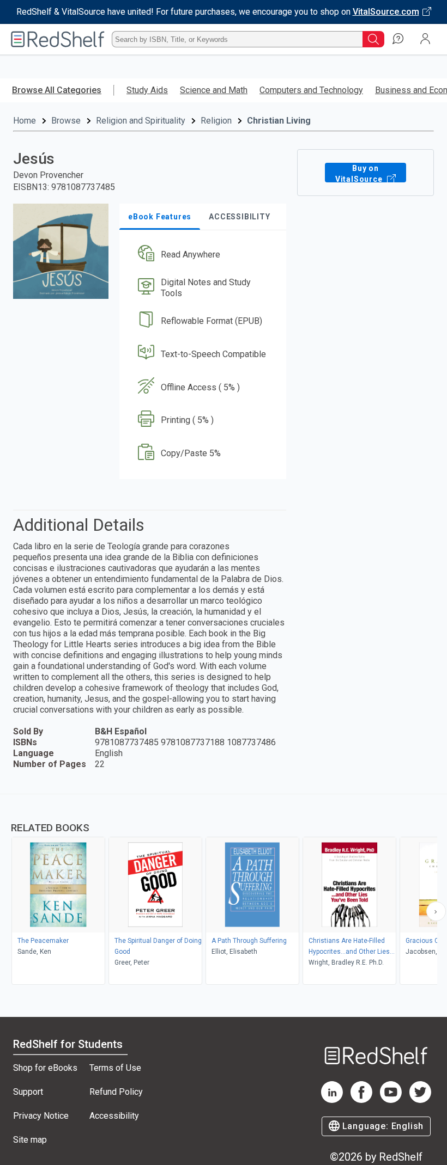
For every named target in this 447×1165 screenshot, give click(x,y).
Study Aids (147, 90)
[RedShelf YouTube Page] (391, 1100)
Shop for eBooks (45, 1068)
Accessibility (114, 1116)
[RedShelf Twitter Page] (420, 1100)
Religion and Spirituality (140, 120)
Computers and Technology (311, 90)
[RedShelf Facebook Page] (361, 1100)
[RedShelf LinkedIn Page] (332, 1100)
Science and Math (213, 90)
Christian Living (279, 120)
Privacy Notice (41, 1116)
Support (28, 1092)
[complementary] (223, 891)
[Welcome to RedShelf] (57, 39)
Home (24, 120)
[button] (202, 255)
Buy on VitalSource (360, 173)
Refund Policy (116, 1092)
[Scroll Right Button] (436, 911)
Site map (30, 1140)
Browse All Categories (56, 90)
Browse (66, 120)
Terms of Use (115, 1068)
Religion (216, 120)
